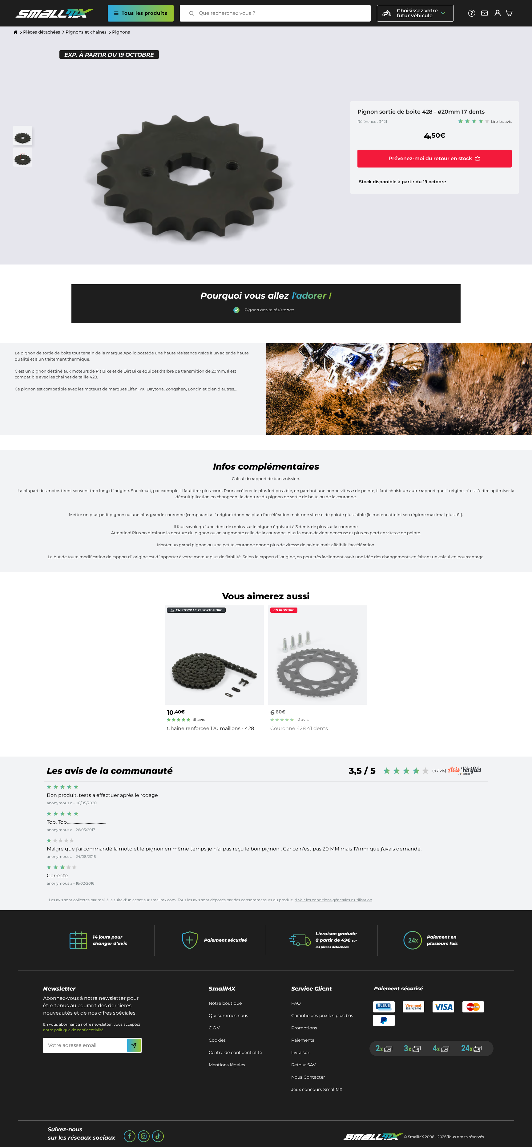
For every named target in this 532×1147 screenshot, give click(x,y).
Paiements (302, 1040)
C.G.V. (214, 1028)
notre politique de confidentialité (73, 1030)
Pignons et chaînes (86, 32)
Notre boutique (225, 1003)
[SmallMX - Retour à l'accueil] (58, 13)
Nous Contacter (308, 1077)
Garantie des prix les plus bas (322, 1015)
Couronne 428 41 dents (299, 728)
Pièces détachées (41, 32)
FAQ (296, 1003)
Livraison (300, 1052)
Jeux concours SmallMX (316, 1089)
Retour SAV (303, 1065)
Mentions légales (227, 1065)
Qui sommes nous (228, 1015)
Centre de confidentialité (235, 1052)
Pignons (121, 32)
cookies (217, 1040)
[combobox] (280, 13)
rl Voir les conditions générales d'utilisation (333, 900)
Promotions (304, 1028)
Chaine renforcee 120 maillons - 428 (210, 728)
